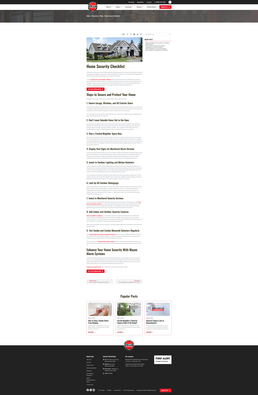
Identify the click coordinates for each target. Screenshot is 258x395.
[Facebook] (88, 390)
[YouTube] (94, 390)
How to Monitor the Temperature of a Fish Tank (157, 50)
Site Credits (101, 390)
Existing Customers (91, 368)
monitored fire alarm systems (106, 242)
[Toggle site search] (170, 2)
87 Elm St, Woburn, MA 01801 (110, 365)
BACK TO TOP (164, 390)
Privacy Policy (117, 390)
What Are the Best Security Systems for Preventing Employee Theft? (157, 43)
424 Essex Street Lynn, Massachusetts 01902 (112, 360)
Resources (95, 16)
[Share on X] (130, 34)
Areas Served (90, 365)
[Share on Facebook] (127, 34)
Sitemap (109, 390)
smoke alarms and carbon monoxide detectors (102, 234)
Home (88, 16)
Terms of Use (90, 385)
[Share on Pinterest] (140, 34)
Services (89, 362)
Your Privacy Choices (128, 390)
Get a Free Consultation (94, 89)
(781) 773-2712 (160, 2)
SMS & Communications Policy (91, 380)
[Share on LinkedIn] (137, 34)
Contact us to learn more (94, 267)
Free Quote (149, 2)
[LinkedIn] (91, 390)
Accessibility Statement (90, 374)
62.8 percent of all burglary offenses (101, 80)
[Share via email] (134, 34)
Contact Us (164, 7)
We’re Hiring (131, 2)
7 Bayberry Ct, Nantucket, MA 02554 (112, 370)
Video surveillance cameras (94, 216)
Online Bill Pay (140, 2)
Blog (101, 16)
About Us (89, 360)
